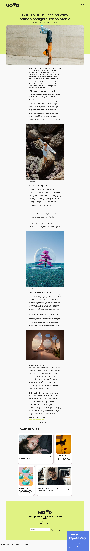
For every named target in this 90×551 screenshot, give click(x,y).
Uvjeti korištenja (37, 549)
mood (34, 419)
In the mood (27, 544)
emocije (30, 419)
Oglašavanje (25, 549)
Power (56, 4)
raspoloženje (38, 419)
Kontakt (31, 549)
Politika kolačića (45, 549)
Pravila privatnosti (54, 549)
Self (50, 4)
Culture (39, 4)
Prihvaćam (73, 547)
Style (45, 4)
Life (61, 4)
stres (43, 419)
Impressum (19, 549)
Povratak (31, 422)
